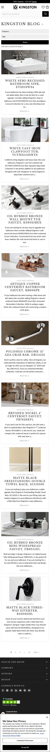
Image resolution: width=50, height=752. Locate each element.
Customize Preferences (25, 740)
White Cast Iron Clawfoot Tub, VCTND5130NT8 (25, 151)
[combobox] (21, 14)
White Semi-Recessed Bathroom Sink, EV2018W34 (25, 84)
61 (29, 652)
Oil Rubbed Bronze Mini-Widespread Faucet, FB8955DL (25, 546)
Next (36, 652)
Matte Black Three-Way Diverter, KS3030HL (25, 610)
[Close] (47, 717)
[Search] (45, 14)
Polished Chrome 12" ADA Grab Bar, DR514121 (25, 353)
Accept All (25, 747)
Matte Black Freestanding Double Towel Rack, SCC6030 (25, 481)
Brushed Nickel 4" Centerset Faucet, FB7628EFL (25, 416)
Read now (24, 111)
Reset (25, 42)
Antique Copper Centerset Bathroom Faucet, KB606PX (25, 287)
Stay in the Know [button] (13, 662)
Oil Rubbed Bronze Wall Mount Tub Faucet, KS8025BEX (25, 219)
